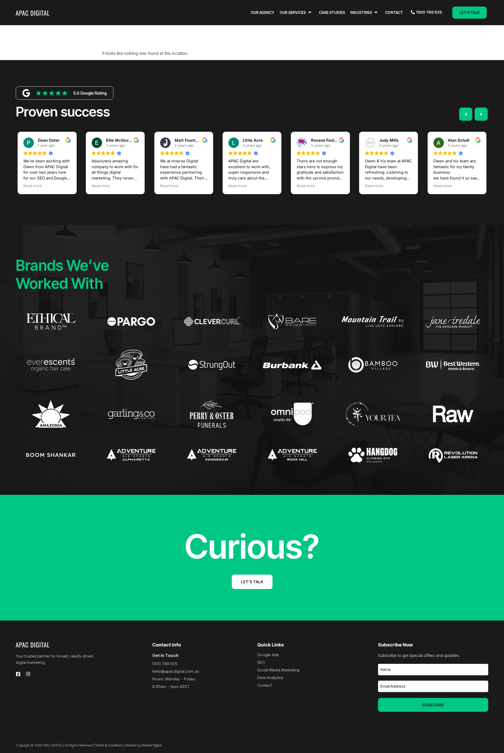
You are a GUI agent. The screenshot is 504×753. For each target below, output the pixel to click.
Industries (361, 12)
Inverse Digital (151, 745)
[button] (481, 114)
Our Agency (262, 12)
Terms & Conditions (109, 745)
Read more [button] (32, 186)
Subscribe (433, 705)
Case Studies (332, 12)
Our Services (293, 12)
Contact (394, 12)
